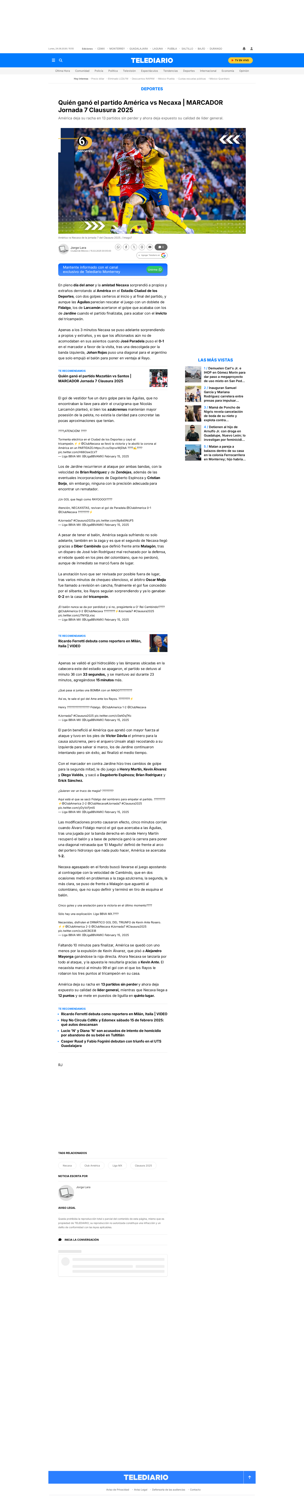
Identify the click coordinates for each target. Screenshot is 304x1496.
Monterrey (117, 48)
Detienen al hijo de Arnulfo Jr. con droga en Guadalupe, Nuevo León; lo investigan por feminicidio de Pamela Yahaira (225, 435)
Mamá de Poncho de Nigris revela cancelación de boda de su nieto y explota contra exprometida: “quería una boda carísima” (223, 418)
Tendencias (170, 70)
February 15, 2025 (117, 456)
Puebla (172, 48)
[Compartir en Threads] (142, 247)
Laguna (158, 48)
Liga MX (117, 1165)
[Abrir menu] (53, 60)
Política (113, 70)
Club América (92, 1165)
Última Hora (62, 70)
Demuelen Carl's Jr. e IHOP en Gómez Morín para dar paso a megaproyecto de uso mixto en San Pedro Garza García (224, 376)
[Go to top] (250, 1477)
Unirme (152, 269)
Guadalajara (138, 48)
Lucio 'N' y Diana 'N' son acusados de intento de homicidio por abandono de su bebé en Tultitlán (111, 1033)
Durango (216, 48)
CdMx (101, 48)
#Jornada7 (65, 520)
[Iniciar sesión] (251, 48)
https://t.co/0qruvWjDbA (110, 448)
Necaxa (67, 1165)
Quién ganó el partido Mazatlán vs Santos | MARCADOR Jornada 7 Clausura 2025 (94, 378)
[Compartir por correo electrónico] (150, 247)
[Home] (152, 60)
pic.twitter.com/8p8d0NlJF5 (115, 520)
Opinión (244, 70)
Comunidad (82, 70)
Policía (99, 70)
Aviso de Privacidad (117, 1489)
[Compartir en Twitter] (134, 247)
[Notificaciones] (244, 48)
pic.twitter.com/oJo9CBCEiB (77, 931)
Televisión (129, 70)
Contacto (195, 1489)
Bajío (201, 48)
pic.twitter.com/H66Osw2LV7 (77, 452)
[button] (152, 255)
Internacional (208, 70)
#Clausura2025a (84, 520)
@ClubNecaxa (90, 443)
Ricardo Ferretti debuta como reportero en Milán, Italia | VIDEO (99, 643)
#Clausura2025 (144, 611)
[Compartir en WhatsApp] (118, 247)
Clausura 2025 (143, 1165)
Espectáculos (149, 70)
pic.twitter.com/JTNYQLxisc (76, 615)
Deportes (189, 70)
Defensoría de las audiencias (168, 1489)
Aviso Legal (140, 1489)
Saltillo (187, 48)
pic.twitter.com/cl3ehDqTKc (113, 715)
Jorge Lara (78, 247)
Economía (228, 70)
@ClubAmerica (136, 508)
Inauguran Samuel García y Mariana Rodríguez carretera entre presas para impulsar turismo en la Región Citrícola (223, 398)
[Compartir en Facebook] (126, 247)
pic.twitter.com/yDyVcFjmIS (76, 807)
